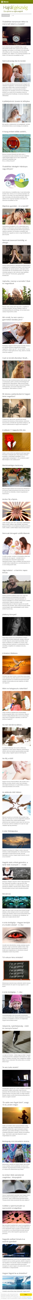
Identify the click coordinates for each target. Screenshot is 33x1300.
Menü (6, 2)
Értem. (26, 1294)
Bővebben (30, 1298)
